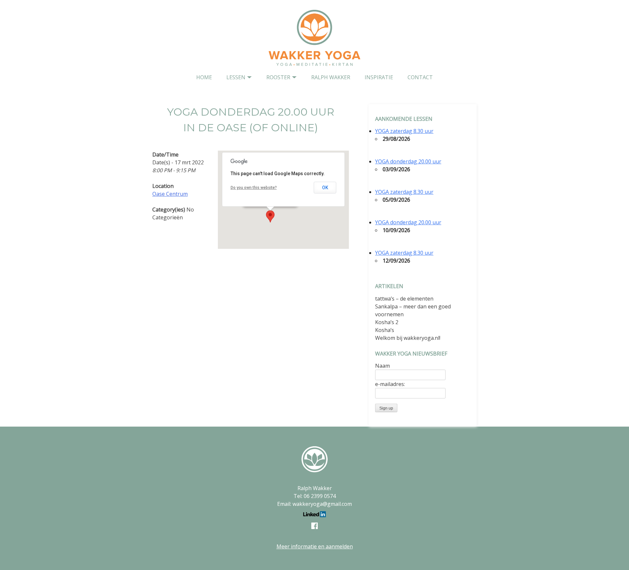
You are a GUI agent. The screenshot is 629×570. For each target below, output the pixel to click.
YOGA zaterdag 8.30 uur (404, 131)
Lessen (235, 77)
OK (325, 187)
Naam (382, 365)
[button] (270, 216)
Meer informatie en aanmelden (314, 546)
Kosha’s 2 (386, 322)
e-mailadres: (390, 384)
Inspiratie (379, 77)
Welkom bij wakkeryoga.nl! (407, 337)
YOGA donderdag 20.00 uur (408, 161)
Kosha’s (384, 330)
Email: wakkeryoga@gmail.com (314, 503)
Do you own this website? (254, 187)
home (204, 77)
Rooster (278, 77)
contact (420, 77)
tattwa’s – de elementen (404, 298)
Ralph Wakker (330, 77)
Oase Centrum (170, 193)
